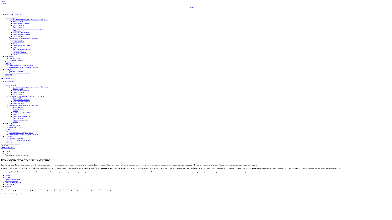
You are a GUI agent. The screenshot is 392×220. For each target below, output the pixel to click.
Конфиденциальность (12, 179)
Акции (7, 62)
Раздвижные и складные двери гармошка (23, 38)
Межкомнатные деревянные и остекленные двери (26, 29)
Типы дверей (9, 56)
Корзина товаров (7, 78)
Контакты (8, 75)
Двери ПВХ (17, 31)
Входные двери (14, 58)
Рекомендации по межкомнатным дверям (23, 67)
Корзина (8, 186)
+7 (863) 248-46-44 (14, 14)
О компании (9, 69)
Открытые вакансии (16, 71)
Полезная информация (13, 183)
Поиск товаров (10, 184)
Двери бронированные (21, 23)
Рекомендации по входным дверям (21, 65)
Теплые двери (18, 21)
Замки (15, 47)
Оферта (7, 177)
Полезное (8, 64)
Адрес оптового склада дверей (19, 73)
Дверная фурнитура (16, 40)
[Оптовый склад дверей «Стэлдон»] (196, 9)
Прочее (15, 54)
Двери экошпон (18, 36)
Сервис (7, 175)
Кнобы (15, 43)
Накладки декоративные (21, 45)
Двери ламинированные (21, 34)
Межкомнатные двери (16, 60)
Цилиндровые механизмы (22, 49)
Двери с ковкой (18, 25)
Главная (7, 151)
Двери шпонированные (21, 32)
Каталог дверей (10, 18)
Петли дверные (18, 51)
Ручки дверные (18, 42)
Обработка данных (11, 181)
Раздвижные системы (20, 53)
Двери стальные (18, 27)
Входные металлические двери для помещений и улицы (28, 20)
